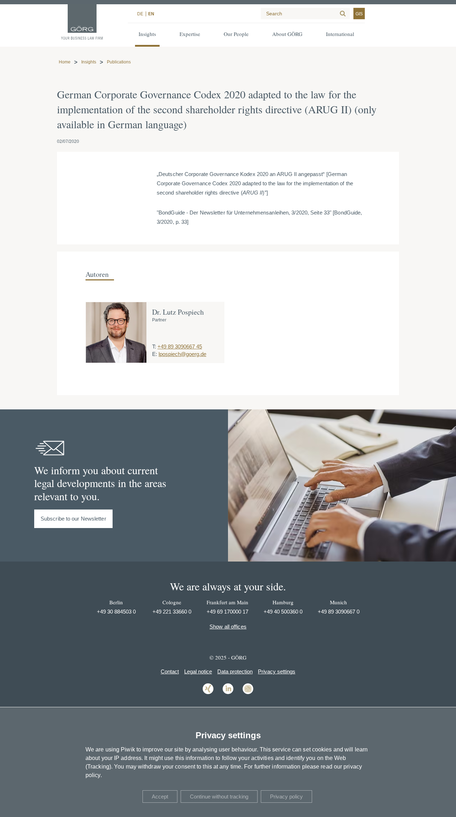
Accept (160, 796)
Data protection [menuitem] (235, 671)
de (140, 13)
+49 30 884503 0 (116, 612)
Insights (88, 62)
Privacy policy (286, 796)
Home (65, 62)
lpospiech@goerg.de (182, 354)
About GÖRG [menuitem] (287, 33)
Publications (119, 62)
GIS (359, 13)
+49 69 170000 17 (227, 612)
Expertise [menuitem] (190, 33)
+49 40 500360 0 (283, 612)
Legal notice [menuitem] (198, 671)
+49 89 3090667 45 (179, 346)
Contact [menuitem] (170, 671)
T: (154, 346)
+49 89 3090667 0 (338, 612)
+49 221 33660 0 (171, 612)
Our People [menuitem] (236, 33)
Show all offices (228, 627)
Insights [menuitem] (147, 33)
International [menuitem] (340, 33)
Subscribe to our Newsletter (73, 519)
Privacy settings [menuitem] (276, 671)
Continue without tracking (219, 796)
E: (154, 354)
